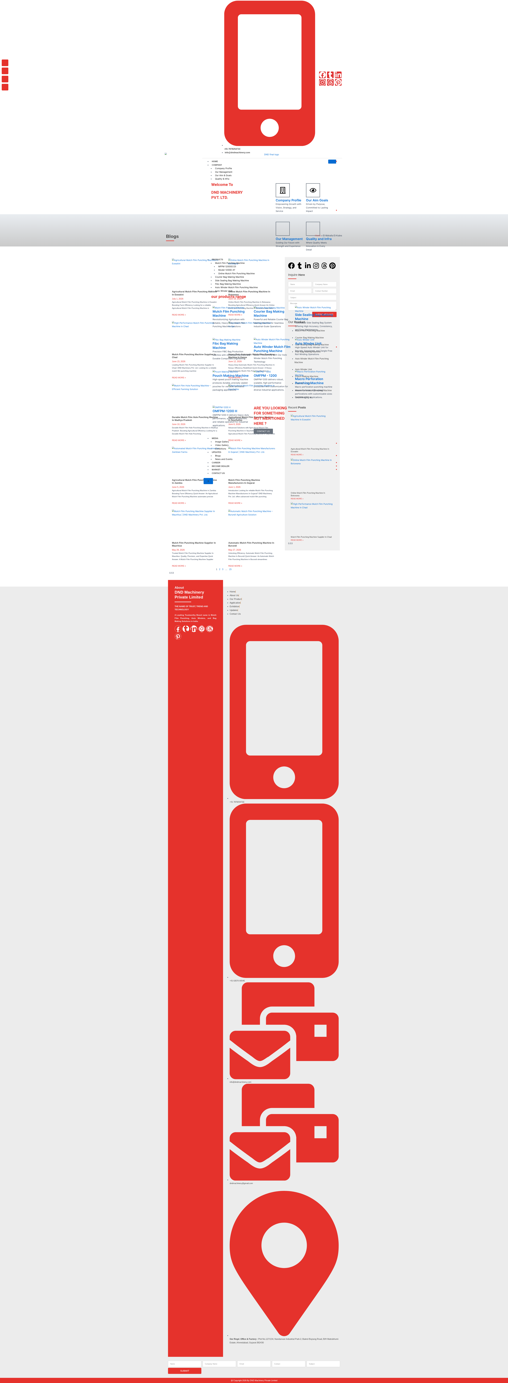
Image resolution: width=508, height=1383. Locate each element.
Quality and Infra (319, 239)
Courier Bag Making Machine (229, 277)
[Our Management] (283, 229)
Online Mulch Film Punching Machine (236, 273)
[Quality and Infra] (313, 229)
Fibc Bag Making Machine (228, 284)
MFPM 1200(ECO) (227, 266)
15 (230, 569)
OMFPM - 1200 (265, 376)
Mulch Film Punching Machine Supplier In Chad (311, 537)
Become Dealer (220, 466)
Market (216, 469)
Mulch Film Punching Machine (230, 263)
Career (216, 462)
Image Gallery (222, 441)
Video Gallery (222, 445)
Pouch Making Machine (231, 376)
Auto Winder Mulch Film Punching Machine (236, 287)
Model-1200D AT (226, 270)
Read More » (179, 315)
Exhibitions (220, 448)
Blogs (218, 455)
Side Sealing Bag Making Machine (232, 280)
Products (217, 259)
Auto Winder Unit (223, 291)
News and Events (223, 459)
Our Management (289, 239)
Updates (216, 452)
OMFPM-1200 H (225, 411)
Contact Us (218, 473)
